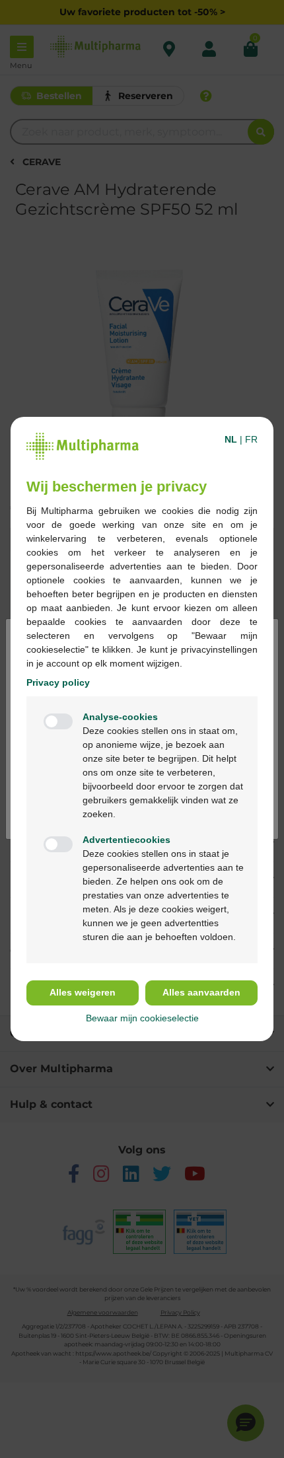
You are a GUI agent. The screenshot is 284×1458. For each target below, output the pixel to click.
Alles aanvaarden (201, 992)
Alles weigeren (83, 992)
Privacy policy (58, 682)
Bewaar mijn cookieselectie (142, 1018)
